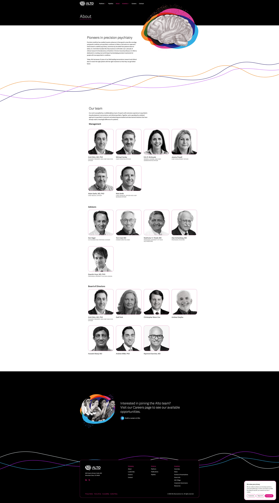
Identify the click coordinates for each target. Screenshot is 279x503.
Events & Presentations (181, 474)
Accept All (269, 496)
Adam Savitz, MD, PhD (96, 194)
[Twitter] (89, 480)
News (176, 472)
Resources (177, 486)
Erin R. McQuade (150, 157)
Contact (141, 3)
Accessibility (105, 494)
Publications (154, 472)
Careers (134, 3)
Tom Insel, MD (121, 238)
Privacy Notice (89, 494)
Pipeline (110, 3)
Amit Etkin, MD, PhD (95, 157)
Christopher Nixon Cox (152, 317)
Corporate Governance (181, 483)
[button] (105, 4)
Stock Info (177, 477)
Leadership (131, 472)
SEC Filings (177, 480)
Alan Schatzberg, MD (179, 238)
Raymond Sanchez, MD (152, 354)
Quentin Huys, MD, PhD (96, 274)
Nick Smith (120, 194)
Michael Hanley (121, 157)
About (118, 3)
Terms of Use (97, 494)
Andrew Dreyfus (177, 317)
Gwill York (119, 317)
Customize (251, 496)
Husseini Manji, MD (95, 354)
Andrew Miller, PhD (123, 354)
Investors (125, 3)
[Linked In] (86, 480)
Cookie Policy (113, 494)
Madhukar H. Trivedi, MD (153, 238)
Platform (101, 3)
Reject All (260, 496)
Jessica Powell (177, 157)
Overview (177, 469)
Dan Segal (91, 238)
